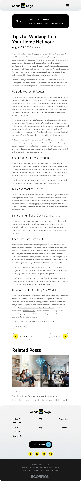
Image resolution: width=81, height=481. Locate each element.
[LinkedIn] (44, 454)
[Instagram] (51, 454)
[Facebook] (30, 454)
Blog (40, 427)
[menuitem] (31, 19)
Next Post (57, 336)
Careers (64, 427)
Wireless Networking (20, 326)
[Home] (22, 5)
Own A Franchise (17, 421)
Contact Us (17, 435)
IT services (38, 321)
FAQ (40, 419)
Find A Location (39, 444)
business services (29, 311)
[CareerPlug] (37, 454)
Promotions (63, 419)
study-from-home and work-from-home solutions (36, 308)
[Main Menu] (67, 5)
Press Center (17, 429)
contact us (46, 321)
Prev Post (24, 336)
